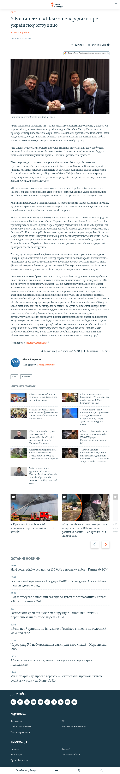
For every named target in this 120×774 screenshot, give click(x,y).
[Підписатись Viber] (47, 702)
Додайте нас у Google (26, 770)
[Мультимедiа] (56, 770)
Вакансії (65, 749)
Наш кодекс (17, 755)
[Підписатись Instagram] (40, 702)
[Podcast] (67, 702)
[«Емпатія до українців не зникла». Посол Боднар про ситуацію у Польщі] (19, 397)
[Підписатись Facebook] (13, 702)
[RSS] (61, 702)
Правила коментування (73, 727)
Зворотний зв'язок (70, 755)
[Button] (77, 45)
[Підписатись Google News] (20, 702)
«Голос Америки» (20, 33)
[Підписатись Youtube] (33, 702)
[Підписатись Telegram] (54, 702)
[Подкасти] (79, 770)
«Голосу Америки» (36, 343)
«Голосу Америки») (46, 365)
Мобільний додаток (21, 727)
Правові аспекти (19, 760)
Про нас (15, 749)
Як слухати (16, 721)
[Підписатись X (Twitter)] (27, 702)
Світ (13, 12)
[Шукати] (101, 770)
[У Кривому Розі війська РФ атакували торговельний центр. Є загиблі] (34, 507)
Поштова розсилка (20, 732)
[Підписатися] (74, 702)
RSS (63, 721)
